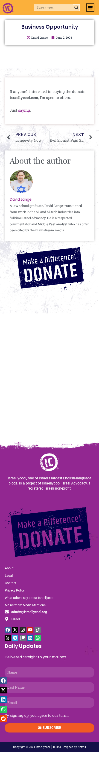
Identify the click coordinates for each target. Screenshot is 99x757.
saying (24, 110)
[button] (90, 7)
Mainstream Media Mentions (25, 605)
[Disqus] (49, 379)
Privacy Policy (15, 590)
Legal (9, 575)
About (9, 568)
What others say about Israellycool (29, 598)
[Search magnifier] (76, 7)
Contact (10, 583)
